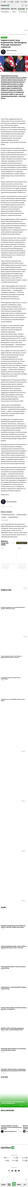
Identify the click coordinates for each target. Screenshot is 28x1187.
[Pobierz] (22, 53)
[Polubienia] (2, 1180)
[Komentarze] (14, 1180)
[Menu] (26, 5)
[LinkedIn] (15, 1170)
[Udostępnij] (26, 1179)
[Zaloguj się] (23, 5)
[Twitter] (9, 1170)
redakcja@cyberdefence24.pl (9, 537)
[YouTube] (18, 1170)
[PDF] (11, 506)
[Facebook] (12, 1170)
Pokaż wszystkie (5, 520)
